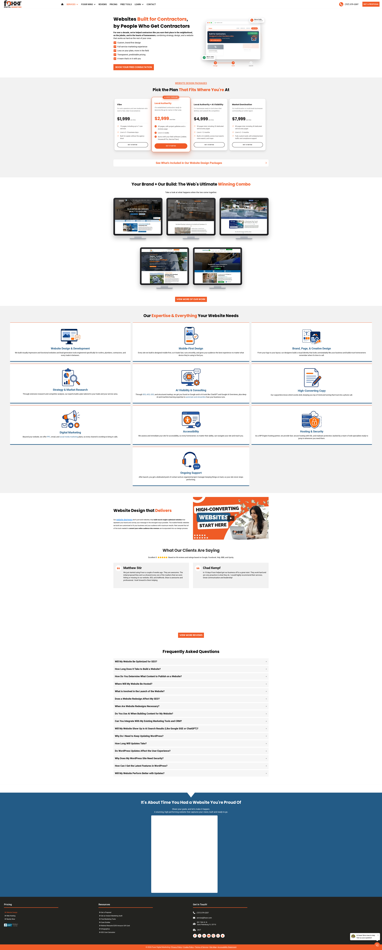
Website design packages (191, 83)
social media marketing (69, 437)
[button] (191, 163)
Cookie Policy (188, 947)
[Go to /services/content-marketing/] (311, 382)
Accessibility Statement (227, 947)
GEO (152, 394)
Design (215, 66)
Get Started (132, 145)
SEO (144, 394)
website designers (124, 519)
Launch (251, 66)
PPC (48, 437)
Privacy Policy (176, 947)
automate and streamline (196, 397)
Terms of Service (201, 947)
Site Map (213, 947)
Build (233, 66)
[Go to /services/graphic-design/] (311, 342)
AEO (148, 394)
